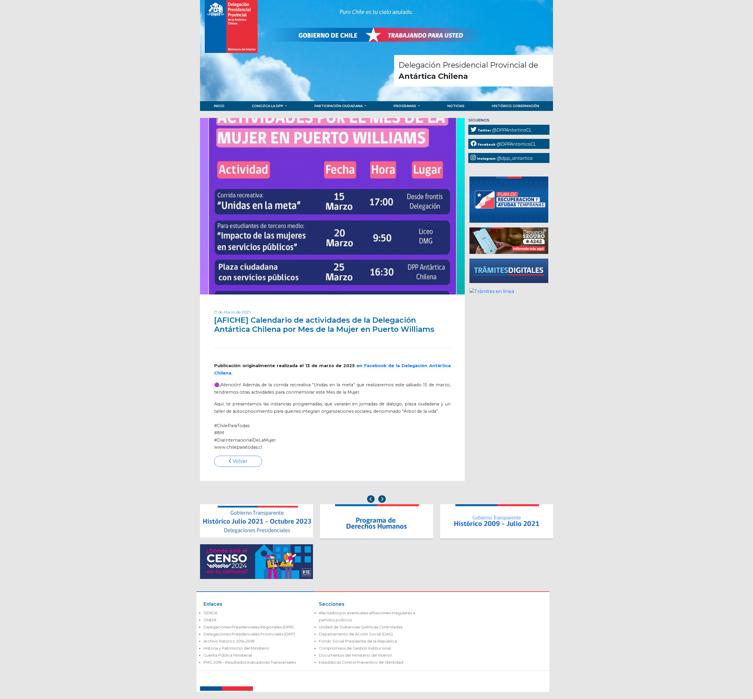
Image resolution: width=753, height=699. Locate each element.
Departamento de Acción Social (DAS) (356, 634)
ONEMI (210, 620)
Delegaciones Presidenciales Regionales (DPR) (249, 627)
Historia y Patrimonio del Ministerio (236, 648)
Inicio (219, 106)
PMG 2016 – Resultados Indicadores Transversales (250, 662)
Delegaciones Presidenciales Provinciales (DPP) (249, 634)
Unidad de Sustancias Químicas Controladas (360, 627)
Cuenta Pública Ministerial (228, 655)
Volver (239, 461)
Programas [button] (405, 106)
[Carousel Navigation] (376, 499)
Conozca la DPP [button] (268, 106)
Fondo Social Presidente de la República (358, 641)
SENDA (210, 613)
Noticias (455, 106)
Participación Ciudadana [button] (339, 106)
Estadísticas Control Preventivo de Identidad (361, 662)
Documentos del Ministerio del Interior (355, 655)
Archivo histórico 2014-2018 (229, 641)
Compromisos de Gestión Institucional (355, 648)
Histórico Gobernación (515, 106)
